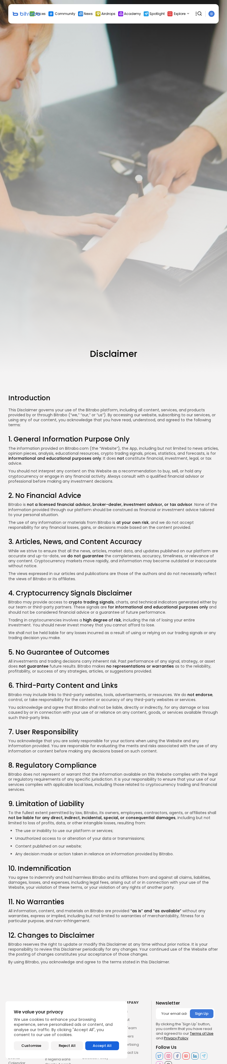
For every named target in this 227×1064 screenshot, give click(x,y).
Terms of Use (201, 1033)
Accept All (102, 1045)
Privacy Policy (176, 1038)
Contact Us (128, 1052)
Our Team (128, 1028)
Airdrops (108, 13)
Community (65, 13)
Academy (132, 13)
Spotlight (157, 13)
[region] (66, 1029)
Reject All (67, 1045)
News (88, 13)
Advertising (129, 1044)
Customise (31, 1045)
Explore (179, 13)
